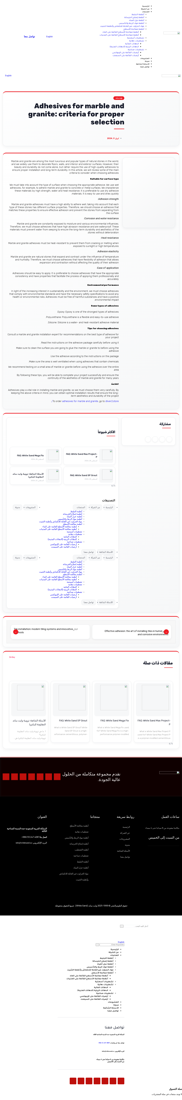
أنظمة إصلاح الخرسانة (72, 514)
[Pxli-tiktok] (81, 1081)
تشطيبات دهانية (75, 534)
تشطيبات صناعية (74, 541)
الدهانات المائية (70, 536)
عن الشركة (95, 507)
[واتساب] (23, 776)
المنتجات (81, 507)
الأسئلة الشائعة (106, 552)
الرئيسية (109, 507)
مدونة (17, 507)
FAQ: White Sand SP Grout (83, 475)
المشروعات (31, 507)
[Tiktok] (14, 776)
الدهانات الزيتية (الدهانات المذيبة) (62, 539)
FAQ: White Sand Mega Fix (30, 455)
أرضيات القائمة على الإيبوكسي (63, 544)
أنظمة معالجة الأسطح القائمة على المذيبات (58, 529)
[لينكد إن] (57, 776)
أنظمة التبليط (76, 511)
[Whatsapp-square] (6, 776)
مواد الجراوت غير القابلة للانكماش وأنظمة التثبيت (60, 521)
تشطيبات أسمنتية (74, 531)
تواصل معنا (89, 552)
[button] (169, 439)
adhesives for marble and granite (80, 401)
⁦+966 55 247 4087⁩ (30, 837)
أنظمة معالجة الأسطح (72, 524)
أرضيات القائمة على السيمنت (64, 547)
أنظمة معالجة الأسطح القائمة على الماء (60, 526)
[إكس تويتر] (31, 776)
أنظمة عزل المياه (74, 516)
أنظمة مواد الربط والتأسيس (70, 519)
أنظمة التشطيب (81, 849)
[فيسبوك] (48, 776)
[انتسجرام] (40, 776)
